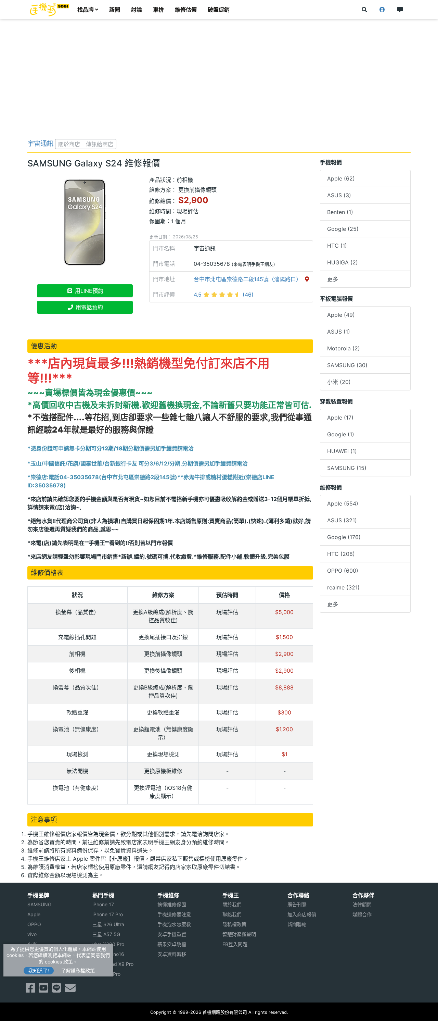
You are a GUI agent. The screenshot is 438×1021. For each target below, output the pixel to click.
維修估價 (186, 9)
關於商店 (69, 144)
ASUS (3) (339, 195)
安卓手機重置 (171, 934)
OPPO (34, 924)
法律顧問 (362, 904)
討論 (136, 9)
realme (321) (343, 587)
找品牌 (85, 9)
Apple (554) (342, 503)
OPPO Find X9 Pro (112, 964)
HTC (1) (337, 245)
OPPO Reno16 (108, 954)
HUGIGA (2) (342, 262)
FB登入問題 (234, 944)
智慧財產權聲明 (239, 934)
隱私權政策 (234, 924)
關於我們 (232, 904)
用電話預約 (88, 307)
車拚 (158, 9)
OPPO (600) (342, 570)
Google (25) (343, 228)
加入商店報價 (301, 914)
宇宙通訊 (40, 143)
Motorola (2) (343, 348)
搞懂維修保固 (171, 904)
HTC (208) (341, 553)
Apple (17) (340, 417)
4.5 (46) (224, 294)
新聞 (114, 9)
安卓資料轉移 (171, 954)
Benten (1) (340, 212)
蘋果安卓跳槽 (171, 944)
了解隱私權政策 (78, 970)
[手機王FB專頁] (30, 989)
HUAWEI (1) (342, 451)
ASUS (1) (338, 331)
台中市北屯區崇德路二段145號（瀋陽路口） (248, 279)
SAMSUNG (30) (347, 365)
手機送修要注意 (174, 914)
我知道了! (38, 970)
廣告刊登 (297, 904)
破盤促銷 (219, 9)
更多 (332, 279)
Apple (33, 914)
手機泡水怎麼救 (174, 924)
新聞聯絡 (297, 924)
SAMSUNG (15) (346, 467)
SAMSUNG (39, 904)
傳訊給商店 (99, 144)
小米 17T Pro (106, 974)
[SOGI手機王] (49, 9)
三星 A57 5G (106, 934)
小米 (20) (339, 381)
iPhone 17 (103, 904)
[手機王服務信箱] (70, 989)
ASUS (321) (342, 520)
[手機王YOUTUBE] (43, 989)
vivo (32, 934)
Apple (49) (341, 314)
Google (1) (340, 434)
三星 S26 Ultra (108, 924)
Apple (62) (341, 178)
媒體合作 (362, 914)
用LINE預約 (88, 290)
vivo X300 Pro (108, 944)
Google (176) (344, 537)
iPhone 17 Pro (107, 914)
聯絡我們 (232, 914)
